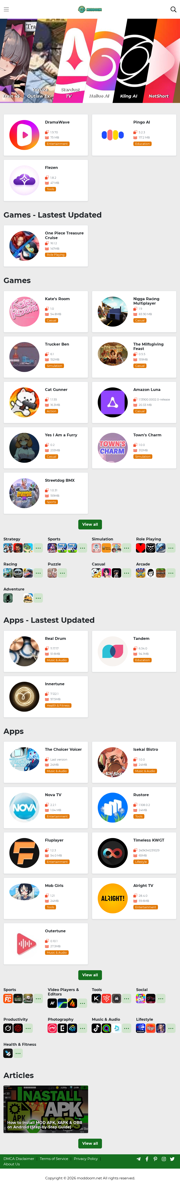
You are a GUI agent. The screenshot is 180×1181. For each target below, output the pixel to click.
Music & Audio (106, 1019)
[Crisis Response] (18, 597)
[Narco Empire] (18, 547)
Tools (97, 990)
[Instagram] (163, 1159)
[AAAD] (116, 998)
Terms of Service (54, 1158)
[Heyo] (150, 1028)
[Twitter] (172, 1159)
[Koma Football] (18, 998)
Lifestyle (144, 1019)
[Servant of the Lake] (8, 597)
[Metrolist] (96, 1028)
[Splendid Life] (96, 547)
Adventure (14, 589)
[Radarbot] (140, 1028)
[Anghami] (106, 1028)
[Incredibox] (150, 572)
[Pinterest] (155, 1159)
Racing (10, 564)
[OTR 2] (28, 572)
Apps (14, 731)
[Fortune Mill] (96, 572)
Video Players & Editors (63, 992)
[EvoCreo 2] (160, 547)
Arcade (143, 564)
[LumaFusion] (62, 1002)
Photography (61, 1019)
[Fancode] (8, 998)
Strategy (12, 539)
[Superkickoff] (28, 998)
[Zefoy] (150, 998)
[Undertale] (140, 547)
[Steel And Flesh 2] (8, 547)
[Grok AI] (8, 1028)
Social (142, 990)
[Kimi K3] (96, 998)
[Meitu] (52, 1028)
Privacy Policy (86, 1158)
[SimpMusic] (116, 1028)
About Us (12, 1164)
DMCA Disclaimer (19, 1158)
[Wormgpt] (18, 1028)
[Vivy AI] (160, 1028)
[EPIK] (62, 1028)
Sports (54, 539)
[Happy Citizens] (116, 547)
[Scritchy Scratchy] (140, 572)
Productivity (16, 1019)
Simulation (102, 539)
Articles (19, 1075)
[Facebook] (147, 1159)
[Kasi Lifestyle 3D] (18, 572)
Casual (98, 564)
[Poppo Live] (140, 998)
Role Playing (148, 539)
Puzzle (54, 564)
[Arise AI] (8, 1053)
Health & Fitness (20, 1044)
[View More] (38, 548)
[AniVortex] (52, 1002)
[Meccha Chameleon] (52, 572)
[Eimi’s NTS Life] (106, 572)
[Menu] (6, 9)
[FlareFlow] (72, 1002)
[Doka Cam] (72, 1028)
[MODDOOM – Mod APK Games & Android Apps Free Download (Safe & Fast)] (90, 9)
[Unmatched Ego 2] (62, 547)
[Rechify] (106, 998)
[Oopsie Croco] (28, 547)
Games (17, 280)
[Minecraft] (160, 572)
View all (90, 524)
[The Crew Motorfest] (8, 572)
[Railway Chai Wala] (106, 547)
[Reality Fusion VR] (116, 572)
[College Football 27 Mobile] (52, 547)
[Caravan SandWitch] (28, 597)
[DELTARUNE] (150, 547)
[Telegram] (138, 1159)
